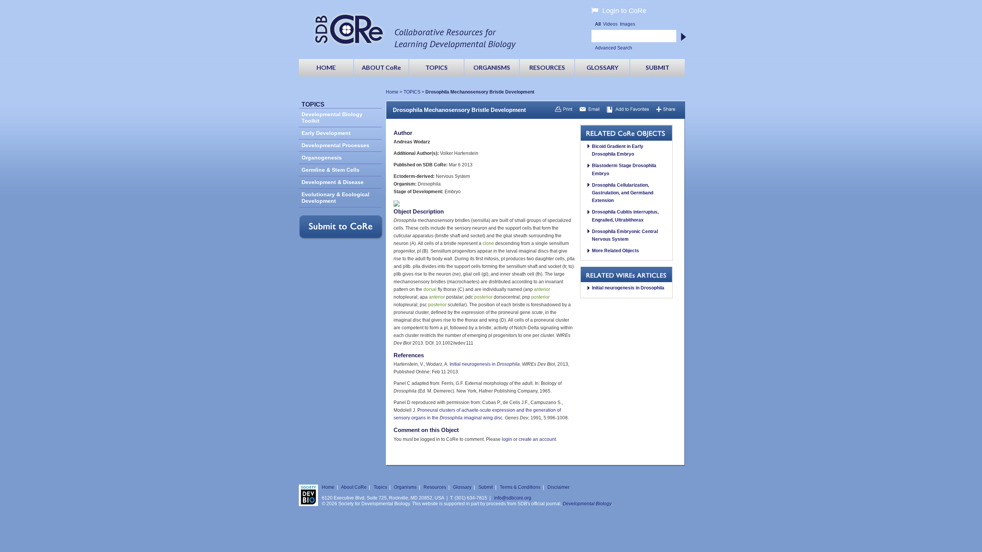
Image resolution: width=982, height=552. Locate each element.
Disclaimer (558, 487)
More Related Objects (615, 250)
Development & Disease (333, 182)
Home (392, 92)
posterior (483, 297)
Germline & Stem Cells (330, 170)
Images (627, 24)
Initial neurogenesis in (485, 364)
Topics (380, 487)
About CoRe (354, 487)
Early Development (326, 133)
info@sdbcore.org (512, 498)
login (507, 439)
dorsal (430, 289)
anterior (542, 289)
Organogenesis (322, 158)
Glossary (462, 487)
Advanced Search (613, 48)
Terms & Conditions (520, 487)
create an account (537, 439)
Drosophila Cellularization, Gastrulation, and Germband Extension (622, 192)
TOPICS (412, 92)
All (598, 24)
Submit (485, 487)
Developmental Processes (335, 145)
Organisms (405, 487)
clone (488, 243)
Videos (610, 24)
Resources (434, 487)
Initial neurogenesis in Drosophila (628, 288)
